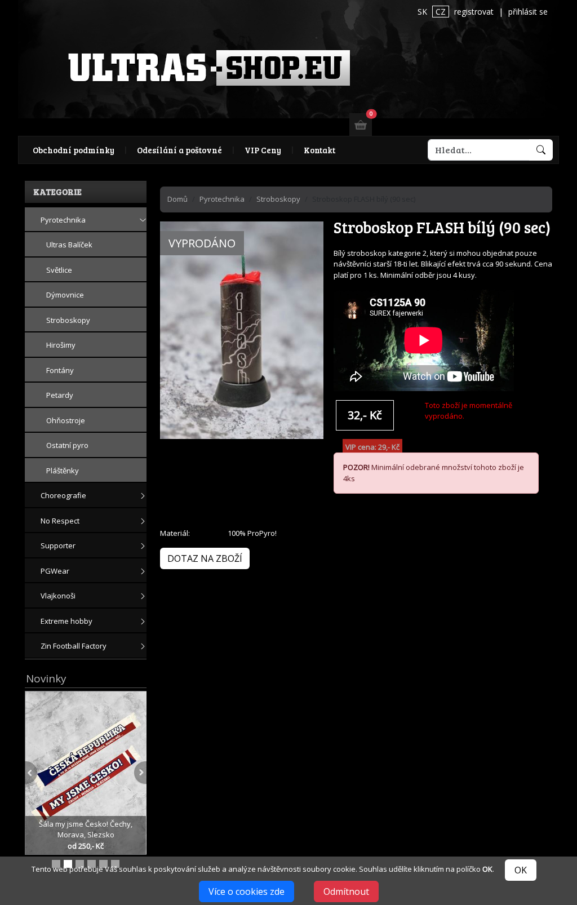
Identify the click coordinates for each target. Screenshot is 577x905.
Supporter (58, 545)
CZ (441, 11)
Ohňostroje (65, 420)
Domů (177, 199)
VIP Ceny (263, 150)
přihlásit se (528, 11)
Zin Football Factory (73, 646)
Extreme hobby (66, 621)
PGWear (55, 571)
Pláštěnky (62, 470)
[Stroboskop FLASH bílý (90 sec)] (241, 343)
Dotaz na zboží (204, 558)
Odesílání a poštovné (179, 150)
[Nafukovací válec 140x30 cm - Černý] (80, 864)
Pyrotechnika (63, 220)
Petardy (59, 395)
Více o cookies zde (246, 891)
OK (520, 870)
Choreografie (63, 495)
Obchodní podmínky (73, 150)
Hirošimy (61, 345)
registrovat (474, 11)
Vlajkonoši (58, 596)
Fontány (60, 370)
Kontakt (319, 150)
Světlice (59, 270)
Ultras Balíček (69, 244)
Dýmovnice (65, 295)
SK (422, 11)
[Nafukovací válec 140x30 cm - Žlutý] (103, 864)
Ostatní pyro (67, 445)
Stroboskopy (68, 320)
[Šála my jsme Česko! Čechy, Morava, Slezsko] (86, 772)
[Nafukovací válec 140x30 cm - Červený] (115, 864)
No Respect (60, 521)
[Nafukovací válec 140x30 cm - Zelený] (91, 864)
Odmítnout (346, 891)
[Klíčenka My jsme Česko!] (56, 864)
